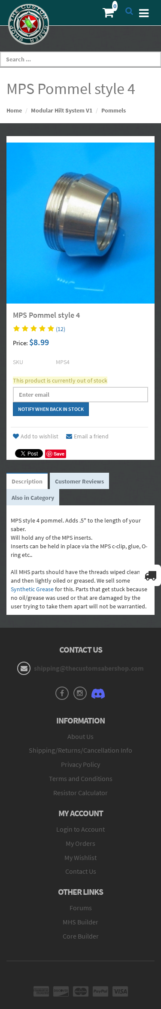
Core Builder (81, 936)
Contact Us (80, 871)
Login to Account (80, 829)
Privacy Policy (80, 764)
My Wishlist (80, 857)
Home (14, 110)
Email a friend (91, 436)
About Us (80, 736)
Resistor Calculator (80, 792)
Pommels (113, 110)
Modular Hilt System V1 (61, 110)
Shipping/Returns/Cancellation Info (80, 750)
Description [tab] (27, 481)
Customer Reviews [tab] (79, 481)
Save (59, 453)
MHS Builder (80, 922)
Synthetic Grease (32, 589)
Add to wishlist (39, 436)
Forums (81, 907)
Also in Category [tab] (33, 497)
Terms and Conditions (80, 778)
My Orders (80, 843)
